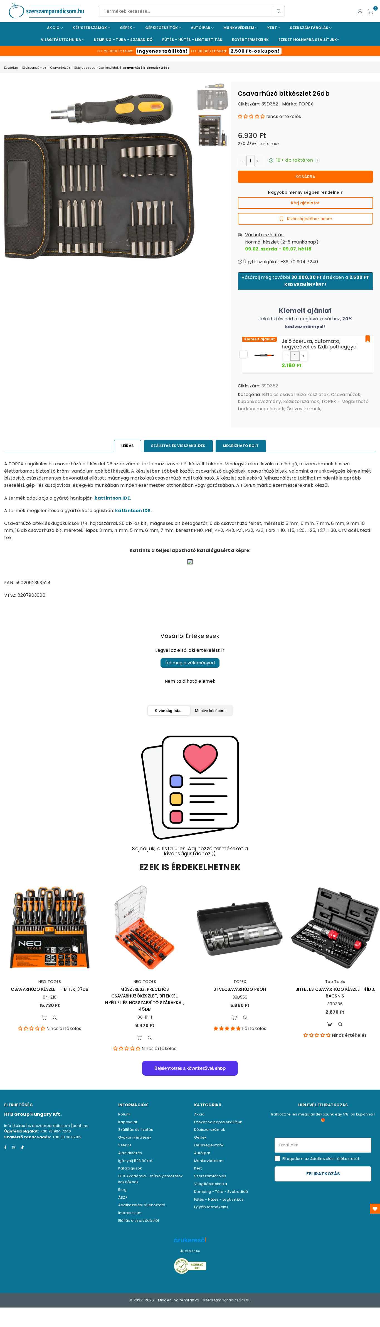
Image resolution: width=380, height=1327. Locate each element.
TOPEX (306, 104)
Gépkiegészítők (162, 27)
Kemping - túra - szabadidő (123, 39)
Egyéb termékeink (250, 39)
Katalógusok (130, 1168)
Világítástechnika (61, 39)
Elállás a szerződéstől (138, 1220)
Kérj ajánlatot (305, 203)
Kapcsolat (127, 1122)
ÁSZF (122, 1197)
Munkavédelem (239, 27)
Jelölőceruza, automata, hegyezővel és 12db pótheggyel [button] (319, 344)
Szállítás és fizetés (135, 1129)
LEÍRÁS (127, 445)
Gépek (126, 27)
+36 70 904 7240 (55, 1131)
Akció (54, 27)
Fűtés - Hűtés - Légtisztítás (219, 1199)
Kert (272, 27)
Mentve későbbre (210, 710)
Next (189, 215)
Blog (122, 1189)
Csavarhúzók (60, 68)
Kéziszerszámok (90, 27)
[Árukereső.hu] (190, 1242)
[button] (251, 116)
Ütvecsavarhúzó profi (239, 989)
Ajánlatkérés (130, 1153)
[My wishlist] (375, 1209)
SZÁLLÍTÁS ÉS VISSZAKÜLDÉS (178, 445)
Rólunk (124, 1114)
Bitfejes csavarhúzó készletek (96, 68)
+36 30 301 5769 (67, 1137)
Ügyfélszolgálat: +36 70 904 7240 (280, 262)
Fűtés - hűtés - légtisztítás (192, 39)
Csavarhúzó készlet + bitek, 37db (49, 989)
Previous (9, 215)
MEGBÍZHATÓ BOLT (241, 445)
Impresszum (130, 1212)
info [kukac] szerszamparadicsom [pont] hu (46, 1125)
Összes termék (303, 409)
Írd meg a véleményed (190, 663)
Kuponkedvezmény (259, 401)
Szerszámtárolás (309, 27)
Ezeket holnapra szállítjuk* (308, 39)
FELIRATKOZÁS (323, 1174)
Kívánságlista (168, 710)
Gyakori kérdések (135, 1137)
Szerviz (125, 1145)
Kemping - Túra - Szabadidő (221, 1191)
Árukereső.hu (190, 1251)
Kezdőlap (11, 68)
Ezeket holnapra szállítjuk (218, 1122)
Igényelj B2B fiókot (135, 1160)
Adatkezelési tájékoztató (142, 1205)
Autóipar (201, 27)
